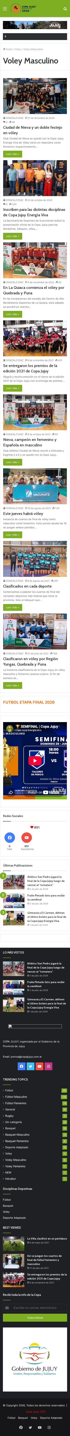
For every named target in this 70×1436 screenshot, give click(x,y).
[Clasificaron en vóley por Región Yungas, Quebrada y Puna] (35, 631)
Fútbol (9, 1090)
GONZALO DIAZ (15, 117)
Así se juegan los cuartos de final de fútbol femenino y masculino (44, 1260)
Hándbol (10, 1178)
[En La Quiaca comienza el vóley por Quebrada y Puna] (35, 260)
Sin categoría (13, 1122)
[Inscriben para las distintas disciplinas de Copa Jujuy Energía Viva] (35, 178)
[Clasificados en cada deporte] (35, 559)
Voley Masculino (15, 1159)
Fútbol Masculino (16, 1096)
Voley (18, 49)
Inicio (8, 49)
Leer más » (12, 154)
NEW (8, 1172)
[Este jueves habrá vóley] (35, 486)
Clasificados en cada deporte (27, 586)
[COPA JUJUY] (23, 8)
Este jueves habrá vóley (23, 513)
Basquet (10, 1128)
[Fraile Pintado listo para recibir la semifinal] (13, 901)
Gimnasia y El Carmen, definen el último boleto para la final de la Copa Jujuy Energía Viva (46, 917)
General (10, 1109)
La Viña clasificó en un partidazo (47, 1238)
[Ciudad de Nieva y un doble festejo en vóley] (35, 96)
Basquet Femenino (17, 1141)
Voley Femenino (15, 1166)
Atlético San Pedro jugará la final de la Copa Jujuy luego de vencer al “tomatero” (46, 881)
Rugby (9, 1115)
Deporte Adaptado (16, 1147)
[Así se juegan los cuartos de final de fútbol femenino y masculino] (13, 1261)
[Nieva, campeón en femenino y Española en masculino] (35, 412)
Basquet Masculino (17, 1134)
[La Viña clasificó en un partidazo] (13, 1244)
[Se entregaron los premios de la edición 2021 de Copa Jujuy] (35, 338)
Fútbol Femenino (15, 1103)
